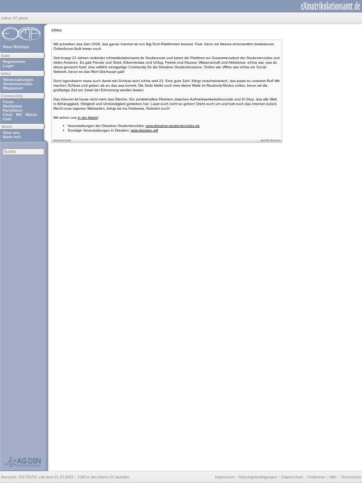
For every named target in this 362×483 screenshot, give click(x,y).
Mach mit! (12, 137)
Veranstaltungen (18, 79)
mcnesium (62, 140)
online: (7, 18)
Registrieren (14, 61)
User (7, 119)
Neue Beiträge (16, 47)
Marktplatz (12, 106)
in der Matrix (88, 118)
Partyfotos (12, 110)
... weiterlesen (268, 140)
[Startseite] (330, 6)
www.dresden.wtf (144, 130)
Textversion (351, 477)
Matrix (31, 114)
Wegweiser (13, 88)
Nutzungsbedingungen (258, 477)
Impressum (224, 477)
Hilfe (333, 477)
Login (8, 66)
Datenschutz (292, 477)
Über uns (11, 132)
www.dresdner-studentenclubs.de (173, 126)
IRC (19, 114)
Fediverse (316, 477)
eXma (56, 30)
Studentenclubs (18, 84)
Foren (8, 102)
